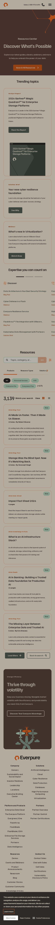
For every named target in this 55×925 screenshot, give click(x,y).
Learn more (8, 911)
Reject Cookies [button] (25, 918)
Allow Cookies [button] (11, 918)
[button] (41, 918)
